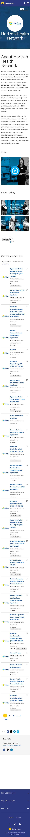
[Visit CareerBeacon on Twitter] (15, 824)
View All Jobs (5, 264)
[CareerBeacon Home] (8, 3)
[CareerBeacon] (15, 830)
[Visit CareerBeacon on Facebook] (9, 824)
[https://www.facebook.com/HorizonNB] (4, 750)
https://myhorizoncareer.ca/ (12, 745)
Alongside (18, 834)
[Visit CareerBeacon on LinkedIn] (20, 824)
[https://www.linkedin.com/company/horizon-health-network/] (11, 750)
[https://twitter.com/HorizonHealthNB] (8, 750)
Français (18, 817)
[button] (15, 793)
